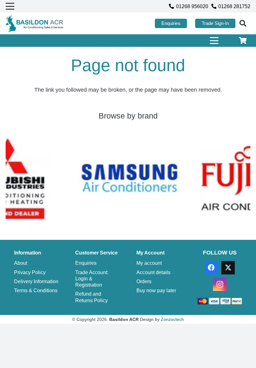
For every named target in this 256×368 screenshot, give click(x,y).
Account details (153, 272)
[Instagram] (219, 284)
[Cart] (242, 40)
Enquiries (85, 263)
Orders (143, 281)
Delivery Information (36, 281)
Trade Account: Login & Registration (91, 278)
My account (149, 263)
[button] (10, 6)
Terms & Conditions (35, 290)
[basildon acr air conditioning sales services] (35, 23)
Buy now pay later (156, 290)
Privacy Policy (30, 272)
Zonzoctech (172, 319)
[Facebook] (211, 267)
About (20, 263)
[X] (228, 267)
